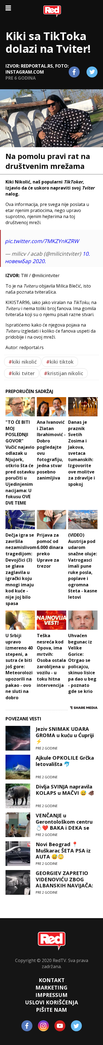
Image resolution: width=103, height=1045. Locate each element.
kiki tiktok (60, 361)
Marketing (51, 987)
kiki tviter (22, 373)
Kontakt (52, 980)
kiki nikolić (23, 361)
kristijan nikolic (63, 373)
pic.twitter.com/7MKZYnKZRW (42, 241)
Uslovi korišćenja (51, 1002)
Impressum (51, 995)
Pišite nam (51, 1009)
